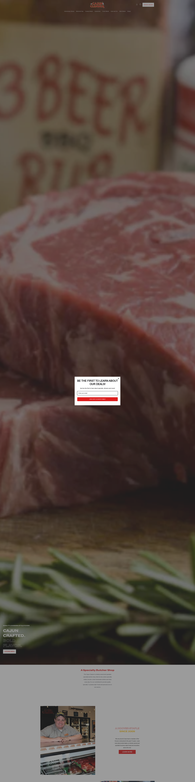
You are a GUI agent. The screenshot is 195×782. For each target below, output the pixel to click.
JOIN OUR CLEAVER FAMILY (97, 399)
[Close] (118, 378)
